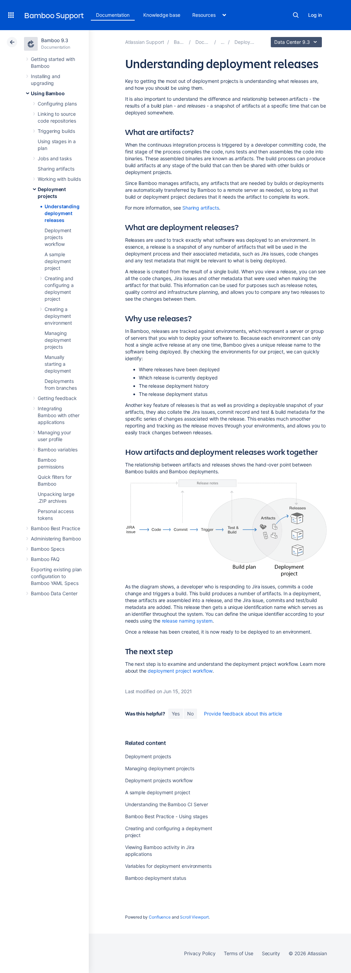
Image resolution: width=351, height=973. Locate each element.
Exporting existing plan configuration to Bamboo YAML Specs (56, 576)
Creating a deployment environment (58, 316)
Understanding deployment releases (62, 213)
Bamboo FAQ (45, 559)
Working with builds (59, 179)
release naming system (187, 621)
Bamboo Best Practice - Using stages (166, 816)
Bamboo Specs (47, 549)
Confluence (160, 917)
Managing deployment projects (58, 340)
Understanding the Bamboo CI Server (166, 804)
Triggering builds (56, 131)
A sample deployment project (58, 261)
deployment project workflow (180, 671)
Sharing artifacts (56, 169)
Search (295, 15)
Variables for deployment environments (168, 866)
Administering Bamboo (56, 538)
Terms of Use (238, 953)
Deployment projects (148, 756)
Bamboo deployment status (155, 878)
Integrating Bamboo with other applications (59, 415)
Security (271, 953)
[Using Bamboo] (223, 42)
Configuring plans (57, 104)
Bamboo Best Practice (55, 528)
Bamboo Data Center (54, 593)
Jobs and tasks (55, 158)
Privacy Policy (199, 953)
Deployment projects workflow (58, 237)
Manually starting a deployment (58, 364)
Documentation (113, 15)
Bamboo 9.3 (54, 40)
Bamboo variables (57, 449)
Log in (315, 15)
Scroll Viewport (194, 917)
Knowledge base (161, 15)
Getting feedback (57, 398)
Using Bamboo (48, 93)
